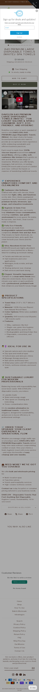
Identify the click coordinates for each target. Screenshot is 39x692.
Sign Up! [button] (19, 33)
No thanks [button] (19, 37)
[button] (37, 11)
